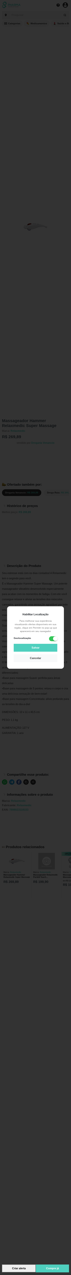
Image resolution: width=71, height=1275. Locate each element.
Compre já (52, 1268)
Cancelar (35, 658)
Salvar (35, 647)
